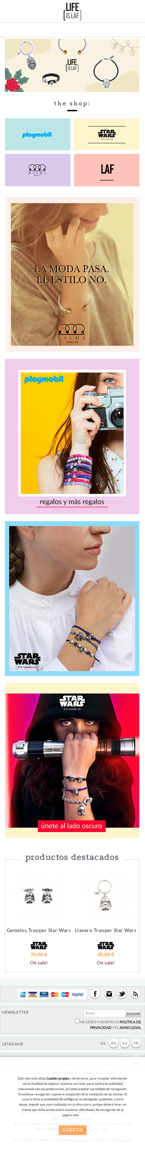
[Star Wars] (72, 598)
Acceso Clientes (118, 13)
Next (130, 928)
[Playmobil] (72, 436)
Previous (14, 928)
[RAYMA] (72, 273)
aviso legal (130, 1027)
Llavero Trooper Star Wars (106, 930)
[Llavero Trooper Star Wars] (105, 894)
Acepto (72, 1129)
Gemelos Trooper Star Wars (39, 930)
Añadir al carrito (39, 966)
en (113, 1043)
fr (136, 1043)
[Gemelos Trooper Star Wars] (38, 894)
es (124, 1043)
